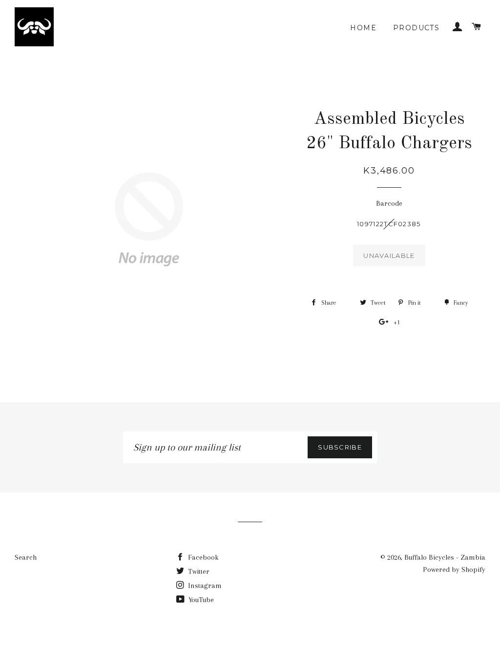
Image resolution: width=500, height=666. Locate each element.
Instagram (204, 585)
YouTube (200, 599)
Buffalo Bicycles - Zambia (444, 557)
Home (363, 27)
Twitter (197, 571)
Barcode (389, 203)
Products (416, 27)
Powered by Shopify (454, 569)
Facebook (202, 557)
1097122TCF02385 (389, 224)
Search (26, 557)
